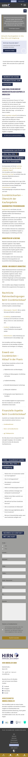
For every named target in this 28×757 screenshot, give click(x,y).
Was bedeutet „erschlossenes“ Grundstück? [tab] (12, 483)
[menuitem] (21, 1)
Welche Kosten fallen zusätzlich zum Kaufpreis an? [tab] (14, 497)
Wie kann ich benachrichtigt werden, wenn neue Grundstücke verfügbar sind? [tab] (15, 516)
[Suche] (21, 5)
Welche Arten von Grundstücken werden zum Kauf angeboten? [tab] (14, 474)
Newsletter (7, 690)
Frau (6, 548)
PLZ (3, 587)
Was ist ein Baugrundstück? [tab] (11, 479)
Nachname (5, 559)
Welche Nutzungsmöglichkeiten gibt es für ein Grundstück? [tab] (14, 511)
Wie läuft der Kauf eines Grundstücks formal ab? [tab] (14, 502)
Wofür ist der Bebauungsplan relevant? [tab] (14, 487)
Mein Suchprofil (21, 1)
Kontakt (6, 693)
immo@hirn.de (5, 674)
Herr (6, 545)
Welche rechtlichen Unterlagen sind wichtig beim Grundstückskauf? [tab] (13, 491)
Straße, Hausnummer (7, 580)
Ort (3, 594)
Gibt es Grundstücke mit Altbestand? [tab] (14, 506)
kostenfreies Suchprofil (11, 115)
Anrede (4, 543)
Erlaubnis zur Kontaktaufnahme (10, 624)
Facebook (6, 686)
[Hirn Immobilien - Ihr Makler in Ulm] (6, 5)
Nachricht (4, 601)
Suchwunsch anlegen (10, 50)
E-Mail (4, 566)
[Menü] (24, 5)
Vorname (4, 552)
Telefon (4, 573)
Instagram (6, 688)
